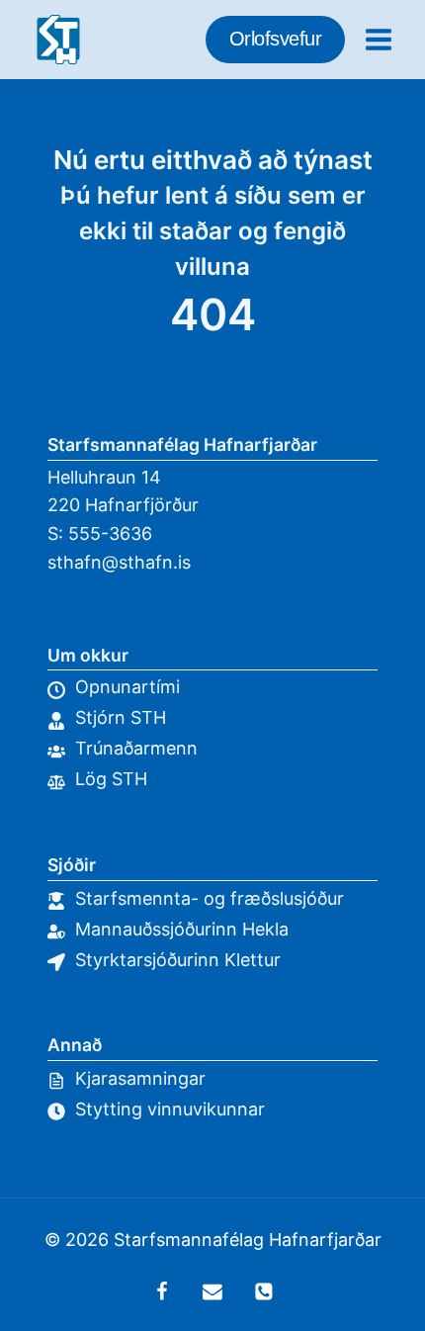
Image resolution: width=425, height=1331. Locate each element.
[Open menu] (378, 39)
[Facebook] (162, 1291)
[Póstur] (212, 1291)
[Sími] (264, 1291)
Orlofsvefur (275, 38)
